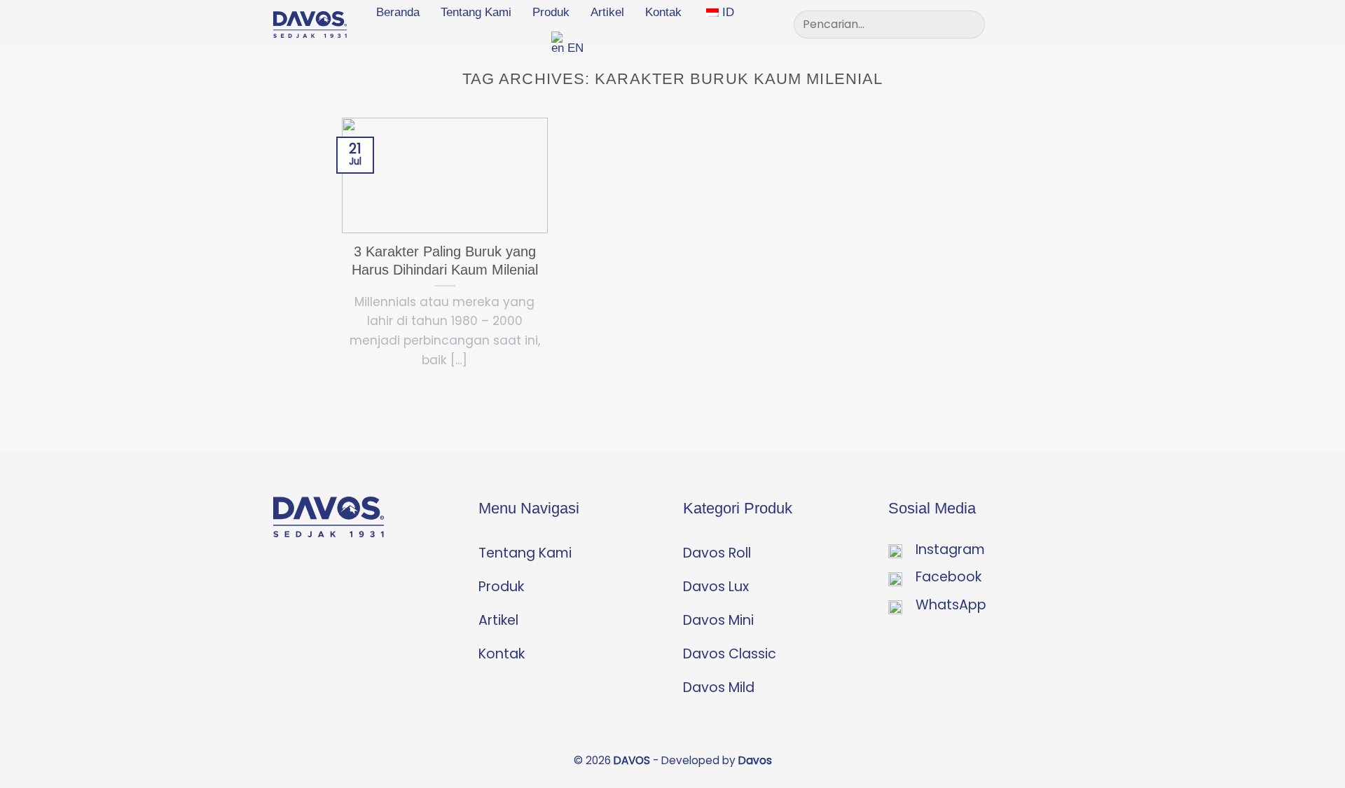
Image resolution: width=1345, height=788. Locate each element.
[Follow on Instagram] (1039, 24)
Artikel (607, 12)
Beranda (398, 12)
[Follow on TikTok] (1061, 24)
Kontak (663, 12)
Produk (551, 12)
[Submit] (968, 25)
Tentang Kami (476, 12)
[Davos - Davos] (310, 24)
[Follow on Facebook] (1017, 24)
